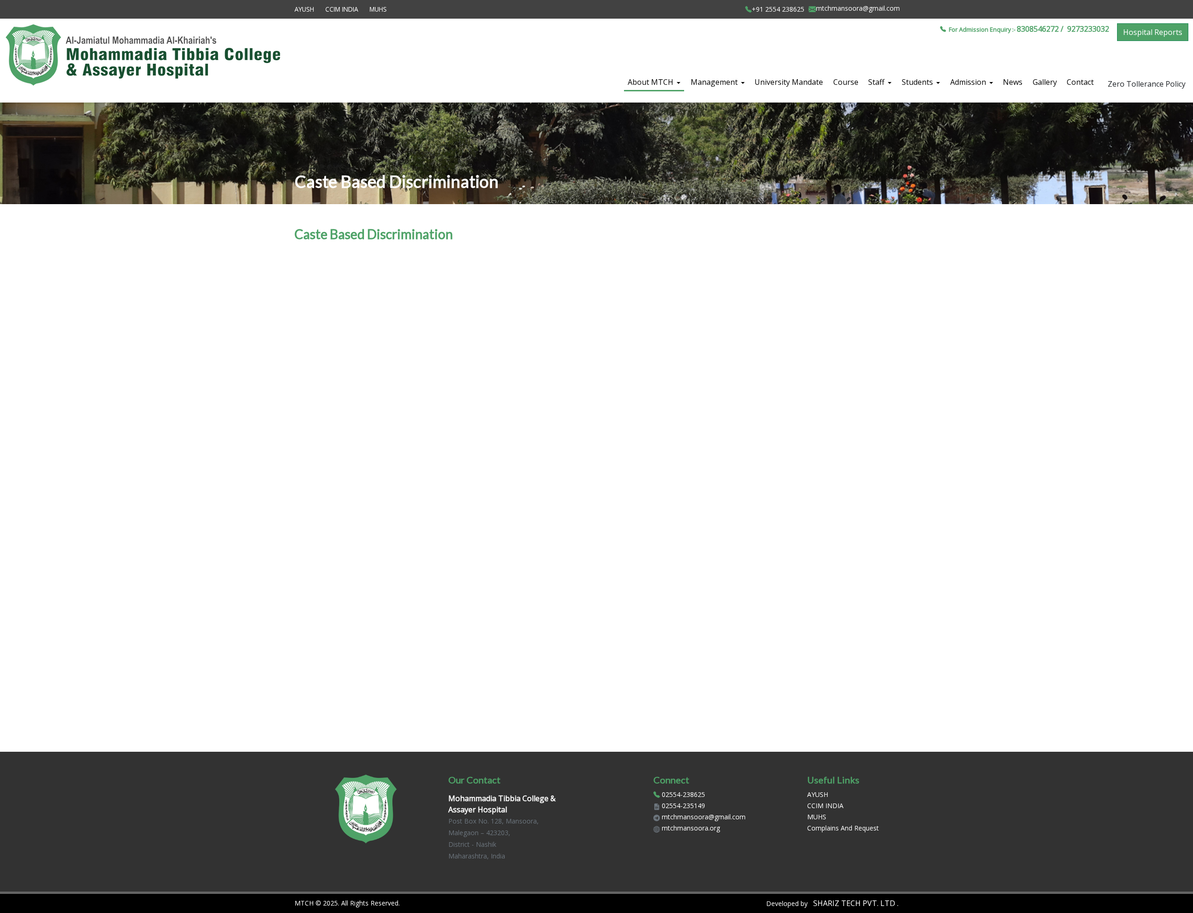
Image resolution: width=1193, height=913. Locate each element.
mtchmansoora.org (691, 828)
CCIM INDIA (341, 9)
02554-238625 (683, 794)
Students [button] (918, 82)
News (1012, 82)
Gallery (1045, 82)
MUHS (378, 9)
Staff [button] (877, 82)
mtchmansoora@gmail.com (704, 816)
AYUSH (304, 9)
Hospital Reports (1152, 32)
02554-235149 (683, 805)
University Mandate (788, 82)
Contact (1080, 82)
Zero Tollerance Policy (1147, 84)
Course (845, 82)
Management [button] (715, 82)
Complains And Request (843, 828)
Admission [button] (969, 82)
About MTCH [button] (651, 82)
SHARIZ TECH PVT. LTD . (854, 903)
